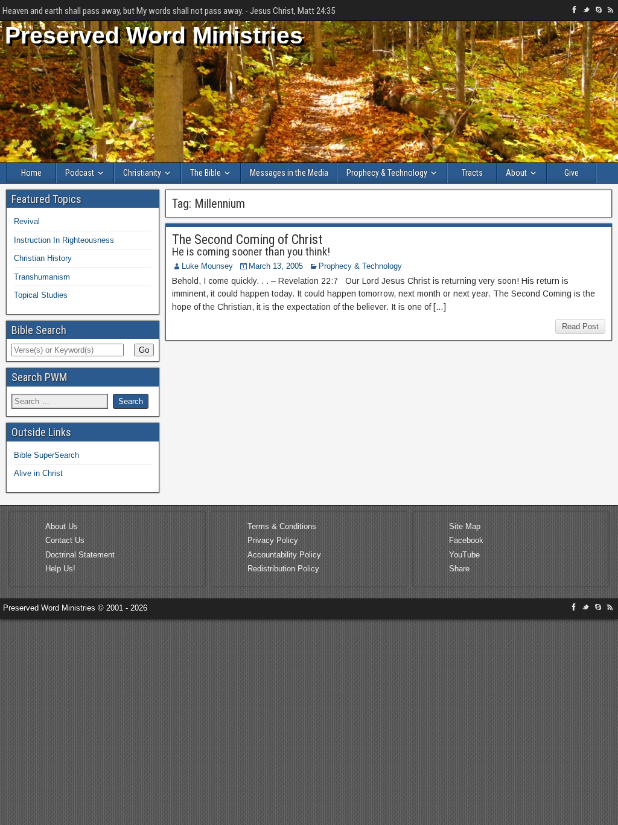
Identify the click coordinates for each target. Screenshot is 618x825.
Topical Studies (41, 295)
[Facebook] (576, 11)
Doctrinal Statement (80, 554)
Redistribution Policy (283, 568)
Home (31, 173)
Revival (27, 221)
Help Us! (60, 568)
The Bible (205, 173)
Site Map (464, 526)
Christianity (142, 173)
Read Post (580, 326)
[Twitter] (588, 11)
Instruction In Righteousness (64, 240)
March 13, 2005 (276, 266)
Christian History (43, 258)
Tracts (472, 173)
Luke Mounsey (207, 266)
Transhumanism (42, 276)
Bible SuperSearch (46, 455)
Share (459, 568)
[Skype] (600, 11)
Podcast (79, 173)
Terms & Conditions (281, 526)
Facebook (466, 540)
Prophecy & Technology (386, 173)
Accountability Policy (284, 554)
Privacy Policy (272, 540)
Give (571, 173)
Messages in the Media (289, 173)
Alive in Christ (38, 473)
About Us (61, 526)
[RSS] (611, 11)
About (516, 173)
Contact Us (64, 540)
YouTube (464, 554)
